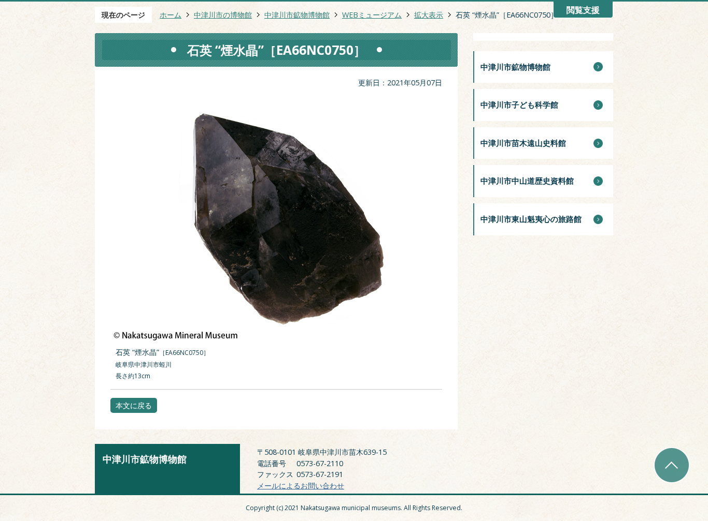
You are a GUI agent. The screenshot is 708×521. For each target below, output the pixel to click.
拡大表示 (428, 15)
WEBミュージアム (372, 15)
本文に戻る (134, 405)
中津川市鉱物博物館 (297, 15)
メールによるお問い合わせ (300, 485)
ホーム (170, 15)
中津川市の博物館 (223, 15)
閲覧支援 (583, 10)
